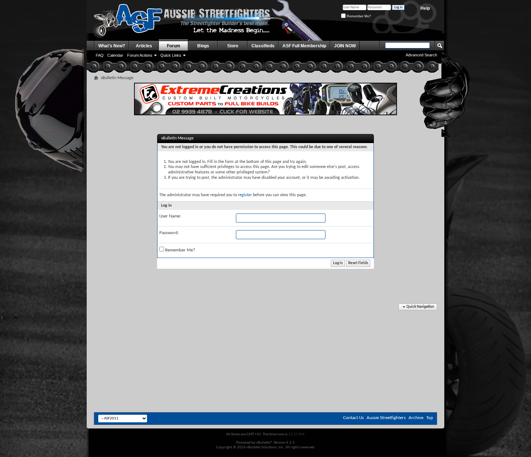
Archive (416, 417)
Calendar (115, 55)
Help (425, 8)
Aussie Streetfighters (386, 417)
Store (232, 45)
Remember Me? (358, 16)
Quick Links (170, 55)
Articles (144, 45)
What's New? (111, 45)
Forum (173, 45)
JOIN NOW (345, 45)
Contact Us (353, 417)
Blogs (203, 45)
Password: (169, 232)
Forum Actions (139, 55)
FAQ (100, 55)
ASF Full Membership (304, 45)
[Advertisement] (265, 325)
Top (429, 417)
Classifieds (263, 45)
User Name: (170, 216)
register (245, 195)
